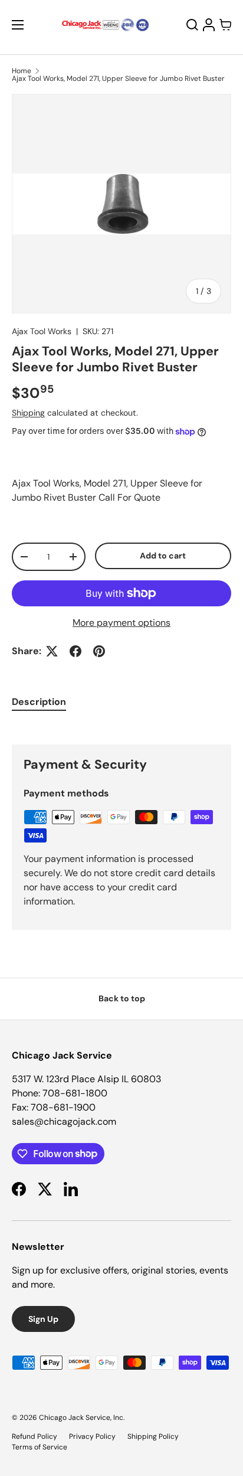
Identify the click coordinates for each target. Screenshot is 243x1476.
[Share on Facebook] (75, 651)
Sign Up (43, 1319)
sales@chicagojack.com (64, 1121)
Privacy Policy (92, 1436)
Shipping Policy (153, 1436)
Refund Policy (34, 1436)
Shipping (28, 412)
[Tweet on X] (52, 651)
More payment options (121, 622)
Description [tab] (39, 701)
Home (21, 70)
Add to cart (163, 555)
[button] (225, 24)
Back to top (121, 998)
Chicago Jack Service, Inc (81, 1417)
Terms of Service (39, 1447)
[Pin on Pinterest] (99, 651)
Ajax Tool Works (41, 331)
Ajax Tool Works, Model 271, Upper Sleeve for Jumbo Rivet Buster (118, 78)
